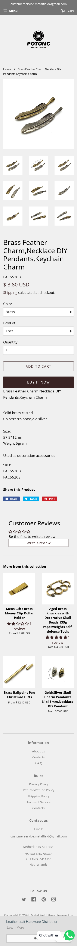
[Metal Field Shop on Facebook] (33, 900)
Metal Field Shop (43, 915)
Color (7, 303)
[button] (18, 623)
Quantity (10, 342)
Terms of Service (38, 802)
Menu (13, 11)
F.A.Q (38, 763)
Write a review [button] (38, 542)
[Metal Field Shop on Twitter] (23, 900)
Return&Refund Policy (38, 790)
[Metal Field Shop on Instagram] (53, 900)
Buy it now (38, 382)
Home (7, 69)
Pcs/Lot (9, 323)
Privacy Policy (38, 784)
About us (38, 751)
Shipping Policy (38, 796)
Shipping (10, 292)
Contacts (38, 757)
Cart (70, 11)
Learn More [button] (15, 927)
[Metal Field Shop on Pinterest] (43, 900)
